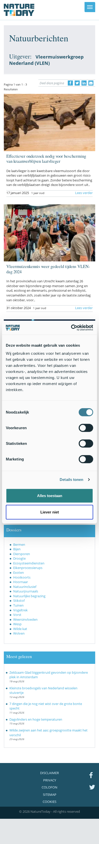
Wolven (19, 633)
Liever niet (49, 512)
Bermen (19, 544)
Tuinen (18, 605)
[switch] (86, 428)
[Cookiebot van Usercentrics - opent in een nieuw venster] (71, 327)
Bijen (17, 549)
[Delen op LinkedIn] (84, 83)
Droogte (19, 558)
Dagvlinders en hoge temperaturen (35, 719)
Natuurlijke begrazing (29, 596)
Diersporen (21, 554)
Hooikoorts (21, 577)
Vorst (17, 614)
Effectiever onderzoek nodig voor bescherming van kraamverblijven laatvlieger (46, 158)
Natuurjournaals (25, 591)
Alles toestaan (49, 495)
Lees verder (84, 192)
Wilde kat (20, 629)
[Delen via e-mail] (90, 83)
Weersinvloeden (25, 619)
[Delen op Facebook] (70, 83)
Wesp (17, 624)
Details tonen (71, 479)
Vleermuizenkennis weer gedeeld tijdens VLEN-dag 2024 (48, 268)
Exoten (18, 572)
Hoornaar (20, 582)
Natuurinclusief (24, 586)
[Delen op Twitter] (77, 83)
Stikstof (19, 600)
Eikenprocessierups (27, 567)
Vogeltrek (20, 610)
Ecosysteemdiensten (28, 563)
